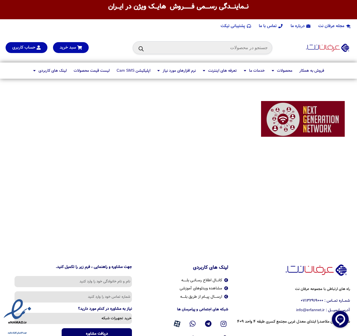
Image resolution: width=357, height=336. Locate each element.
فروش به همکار (311, 71)
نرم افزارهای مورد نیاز (179, 71)
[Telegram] (208, 323)
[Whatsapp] (192, 323)
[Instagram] (223, 323)
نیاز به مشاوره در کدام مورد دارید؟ (105, 309)
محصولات (284, 71)
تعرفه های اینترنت (222, 71)
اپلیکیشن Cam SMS (133, 71)
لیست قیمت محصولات (92, 71)
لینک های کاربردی (52, 71)
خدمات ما (257, 71)
